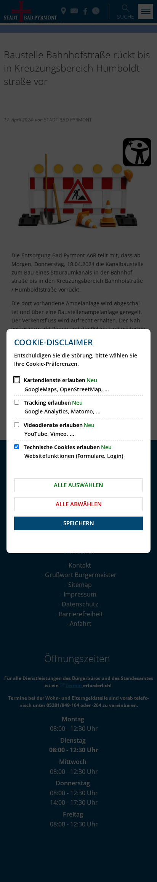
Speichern (78, 523)
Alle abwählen (79, 504)
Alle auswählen (78, 485)
